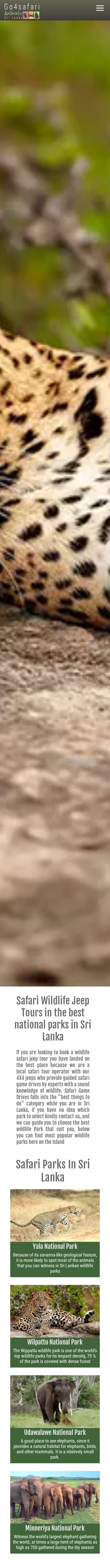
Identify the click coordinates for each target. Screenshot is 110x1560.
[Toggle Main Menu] (100, 8)
